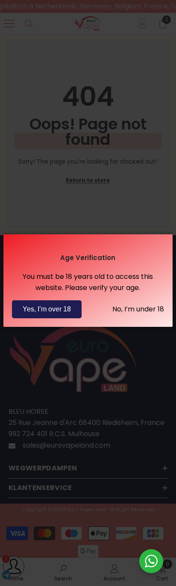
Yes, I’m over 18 (47, 309)
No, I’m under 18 (138, 309)
